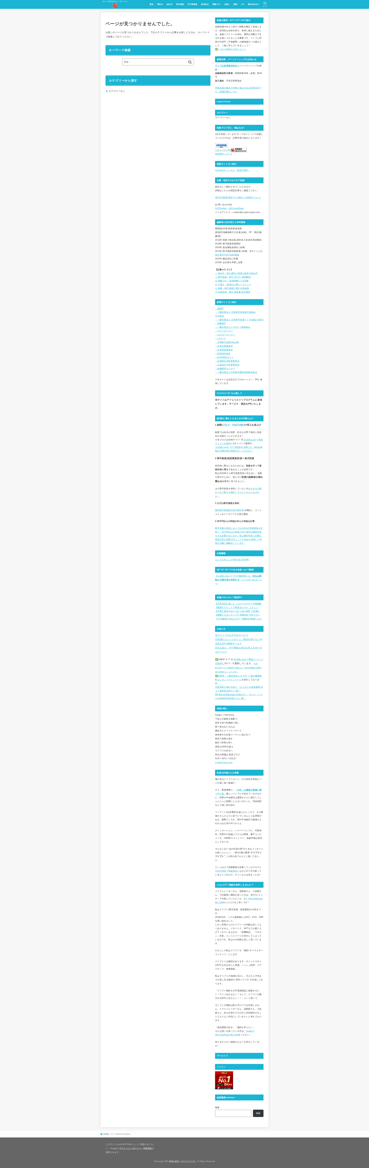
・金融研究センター (225, 368)
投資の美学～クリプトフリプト (182, 1161)
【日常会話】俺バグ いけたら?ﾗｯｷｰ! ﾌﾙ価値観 (238, 604)
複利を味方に (253, 4)
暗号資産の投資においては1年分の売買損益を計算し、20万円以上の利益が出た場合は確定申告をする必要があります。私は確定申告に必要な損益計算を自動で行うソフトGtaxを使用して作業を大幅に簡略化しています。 (239, 535)
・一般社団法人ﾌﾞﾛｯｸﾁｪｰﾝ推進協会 (232, 327)
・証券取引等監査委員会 (227, 361)
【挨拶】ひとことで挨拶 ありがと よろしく (236, 607)
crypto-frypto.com (223, 762)
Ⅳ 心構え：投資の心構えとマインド (233, 284)
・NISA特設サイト (224, 357)
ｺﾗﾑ (242, 4)
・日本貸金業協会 (224, 350)
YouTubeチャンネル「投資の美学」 (232, 170)
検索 (217, 1107)
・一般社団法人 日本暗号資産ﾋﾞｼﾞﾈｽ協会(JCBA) (239, 320)
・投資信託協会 (223, 353)
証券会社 (205, 4)
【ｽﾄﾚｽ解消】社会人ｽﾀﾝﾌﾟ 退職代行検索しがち (238, 619)
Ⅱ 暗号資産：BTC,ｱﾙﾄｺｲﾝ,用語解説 (233, 277)
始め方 (170, 4)
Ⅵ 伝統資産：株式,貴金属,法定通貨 (232, 292)
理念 (152, 4)
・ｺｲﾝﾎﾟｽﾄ (220, 338)
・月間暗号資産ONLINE (227, 342)
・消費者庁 (220, 323)
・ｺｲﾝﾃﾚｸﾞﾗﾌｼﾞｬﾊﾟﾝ (225, 335)
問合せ (160, 4)
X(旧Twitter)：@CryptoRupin (229, 208)
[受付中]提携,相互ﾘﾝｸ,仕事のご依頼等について (238, 197)
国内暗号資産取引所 (225, 510)
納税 (235, 4)
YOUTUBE (238, 425)
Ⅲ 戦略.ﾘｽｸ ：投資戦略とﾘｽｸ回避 (231, 281)
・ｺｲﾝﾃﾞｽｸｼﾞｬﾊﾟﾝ (224, 331)
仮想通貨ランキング (223, 154)
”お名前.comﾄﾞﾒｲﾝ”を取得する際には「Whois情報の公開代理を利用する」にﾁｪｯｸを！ (238, 668)
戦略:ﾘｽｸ (216, 4)
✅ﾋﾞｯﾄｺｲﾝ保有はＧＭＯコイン (230, 49)
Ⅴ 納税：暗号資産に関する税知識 (232, 288)
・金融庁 (219, 308)
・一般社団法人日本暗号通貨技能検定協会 (236, 372)
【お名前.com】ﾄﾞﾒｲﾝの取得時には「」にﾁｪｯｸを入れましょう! (238, 580)
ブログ (226, 425)
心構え (227, 4)
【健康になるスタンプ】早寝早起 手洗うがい (237, 615)
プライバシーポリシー (130, 1148)
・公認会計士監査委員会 (227, 365)
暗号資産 (180, 4)
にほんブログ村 (223, 150)
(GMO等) (239, 510)
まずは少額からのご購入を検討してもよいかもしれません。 (238, 492)
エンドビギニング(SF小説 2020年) (232, 559)
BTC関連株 (192, 4)
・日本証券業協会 (224, 346)
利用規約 (147, 1148)
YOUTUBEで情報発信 (226, 871)
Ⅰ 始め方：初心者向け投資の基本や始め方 (236, 273)
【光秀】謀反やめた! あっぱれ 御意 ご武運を (237, 611)
